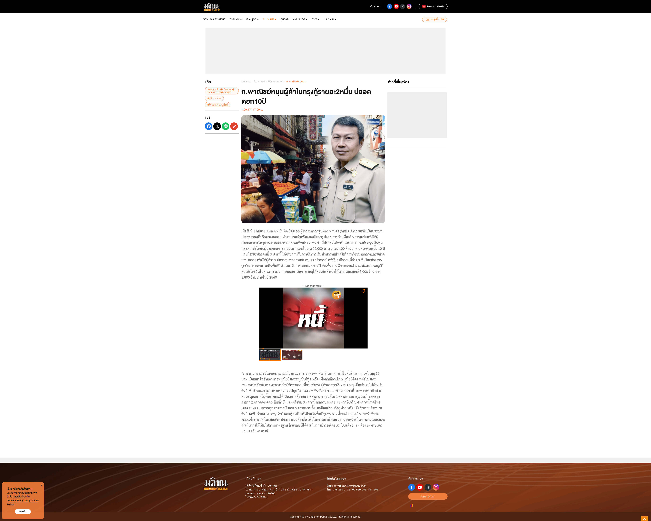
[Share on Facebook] (208, 126)
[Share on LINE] (225, 126)
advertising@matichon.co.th (350, 485)
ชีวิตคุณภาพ (275, 81)
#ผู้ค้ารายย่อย (214, 98)
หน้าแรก (245, 81)
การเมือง (234, 19)
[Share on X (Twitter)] (217, 126)
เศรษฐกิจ (251, 19)
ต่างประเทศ (299, 19)
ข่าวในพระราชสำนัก (214, 19)
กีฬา (314, 19)
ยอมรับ (22, 511)
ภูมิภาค (284, 19)
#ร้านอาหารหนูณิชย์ (217, 104)
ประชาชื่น (329, 19)
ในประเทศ (268, 19)
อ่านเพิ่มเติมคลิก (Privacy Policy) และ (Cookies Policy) (23, 501)
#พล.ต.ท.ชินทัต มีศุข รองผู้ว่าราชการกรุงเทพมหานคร (221, 90)
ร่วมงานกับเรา (427, 496)
